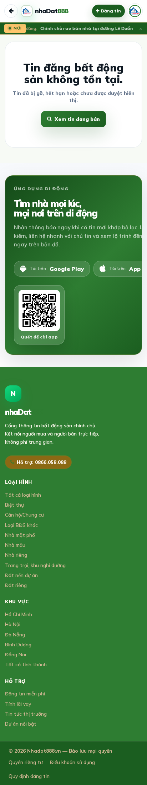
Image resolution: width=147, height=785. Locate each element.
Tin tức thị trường (26, 714)
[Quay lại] (11, 11)
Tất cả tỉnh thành (26, 664)
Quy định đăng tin (29, 776)
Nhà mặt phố (20, 535)
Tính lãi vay (18, 704)
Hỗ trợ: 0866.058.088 (41, 462)
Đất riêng (16, 585)
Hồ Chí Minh (18, 614)
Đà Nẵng (15, 634)
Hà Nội (12, 624)
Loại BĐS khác (21, 525)
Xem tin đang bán (77, 119)
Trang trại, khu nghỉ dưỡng (35, 565)
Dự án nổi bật (20, 724)
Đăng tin (111, 11)
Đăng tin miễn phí (25, 693)
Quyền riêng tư (26, 762)
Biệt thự (14, 505)
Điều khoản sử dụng (72, 762)
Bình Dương (18, 644)
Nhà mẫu (15, 545)
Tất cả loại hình (23, 495)
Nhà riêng (16, 555)
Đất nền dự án (21, 575)
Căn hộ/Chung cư (24, 515)
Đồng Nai (15, 654)
